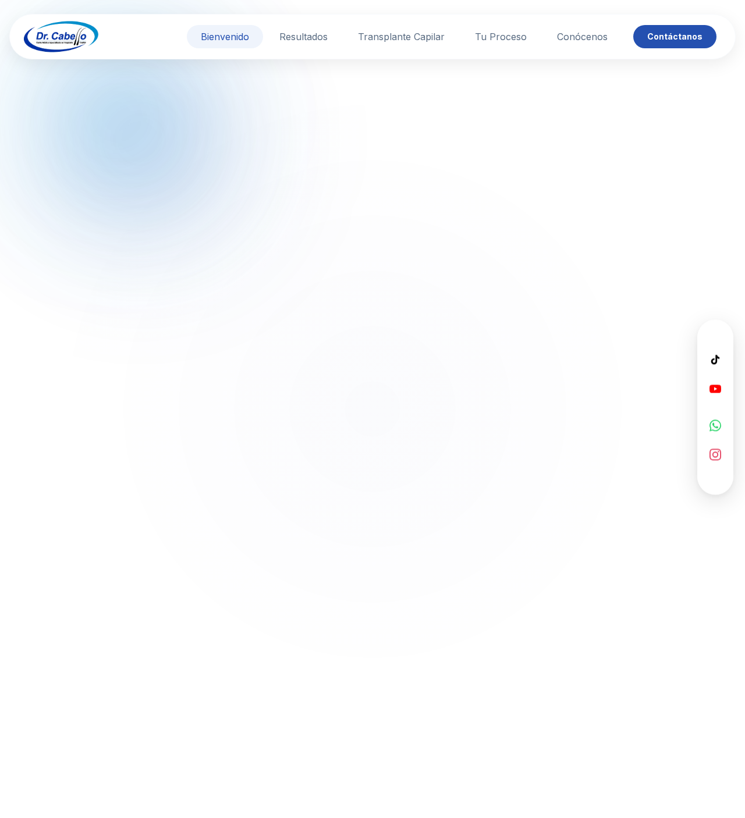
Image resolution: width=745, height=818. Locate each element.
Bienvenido (225, 36)
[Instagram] (715, 454)
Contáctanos (675, 36)
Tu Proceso (501, 36)
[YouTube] (715, 388)
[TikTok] (715, 359)
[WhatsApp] (715, 425)
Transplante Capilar (401, 36)
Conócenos (582, 36)
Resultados (303, 36)
